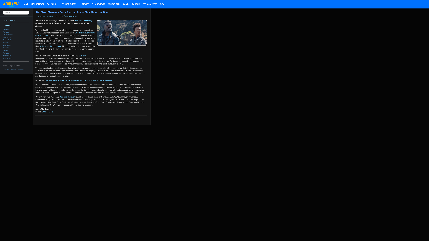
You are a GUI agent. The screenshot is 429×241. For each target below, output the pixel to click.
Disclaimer (20, 70)
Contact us (6, 70)
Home (25, 4)
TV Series (50, 4)
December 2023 (8, 34)
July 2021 (6, 48)
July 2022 (6, 42)
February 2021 (7, 55)
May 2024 (6, 29)
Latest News (37, 4)
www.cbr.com (47, 111)
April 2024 (6, 32)
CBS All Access (150, 4)
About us (13, 70)
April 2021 (6, 53)
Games (126, 4)
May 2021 (6, 50)
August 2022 (7, 40)
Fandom (136, 4)
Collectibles (114, 4)
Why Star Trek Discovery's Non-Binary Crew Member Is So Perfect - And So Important (78, 80)
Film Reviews (98, 4)
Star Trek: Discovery (83, 20)
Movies (85, 4)
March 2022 (7, 45)
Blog (162, 4)
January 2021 (7, 58)
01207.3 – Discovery (64, 16)
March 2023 (7, 37)
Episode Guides (68, 4)
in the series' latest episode (50, 46)
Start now (82, 55)
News (75, 16)
